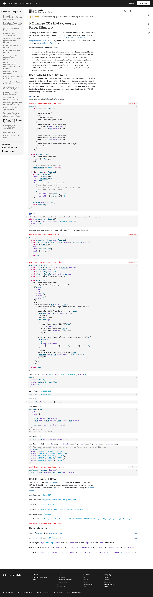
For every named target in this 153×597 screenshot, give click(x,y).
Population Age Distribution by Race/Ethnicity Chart (12, 103)
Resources (24, 3)
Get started (143, 3)
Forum (84, 587)
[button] (27, 20)
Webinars (85, 579)
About (106, 577)
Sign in (131, 3)
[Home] (12, 581)
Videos (85, 582)
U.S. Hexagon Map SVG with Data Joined (11, 34)
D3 (58, 584)
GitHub (106, 587)
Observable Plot (62, 582)
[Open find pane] (149, 28)
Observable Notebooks (39, 577)
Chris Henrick (38, 10)
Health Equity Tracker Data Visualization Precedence (12, 24)
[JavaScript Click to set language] (27, 158)
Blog (84, 577)
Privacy (39, 592)
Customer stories (88, 584)
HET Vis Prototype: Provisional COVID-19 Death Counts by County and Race (11, 65)
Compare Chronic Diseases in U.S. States (12, 77)
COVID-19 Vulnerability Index (11, 29)
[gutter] (17, 156)
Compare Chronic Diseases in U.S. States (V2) (12, 83)
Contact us (107, 582)
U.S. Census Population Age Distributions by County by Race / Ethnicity (12, 114)
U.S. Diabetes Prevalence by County (12, 46)
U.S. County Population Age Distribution (11, 108)
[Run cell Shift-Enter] (136, 106)
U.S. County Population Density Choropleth (11, 93)
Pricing (37, 3)
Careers (106, 579)
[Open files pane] (149, 11)
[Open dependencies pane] (149, 24)
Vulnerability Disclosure (74, 592)
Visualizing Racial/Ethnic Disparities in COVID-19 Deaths (11, 57)
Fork (125, 11)
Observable (61, 577)
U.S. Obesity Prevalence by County (11, 51)
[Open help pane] (149, 32)
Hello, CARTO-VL (9, 132)
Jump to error (133, 103)
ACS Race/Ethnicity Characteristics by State (11, 98)
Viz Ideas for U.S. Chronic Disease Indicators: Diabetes (12, 40)
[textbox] (83, 158)
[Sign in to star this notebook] (130, 11)
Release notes (61, 587)
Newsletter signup (109, 584)
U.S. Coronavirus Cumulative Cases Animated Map (9, 127)
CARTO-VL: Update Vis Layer (11, 136)
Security (46, 592)
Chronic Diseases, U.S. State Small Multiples (11, 88)
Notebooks (12, 3)
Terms (58, 592)
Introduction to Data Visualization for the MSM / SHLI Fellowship (12, 17)
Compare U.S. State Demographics (10, 72)
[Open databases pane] (149, 15)
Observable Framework (64, 579)
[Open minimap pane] (149, 19)
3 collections (47, 17)
